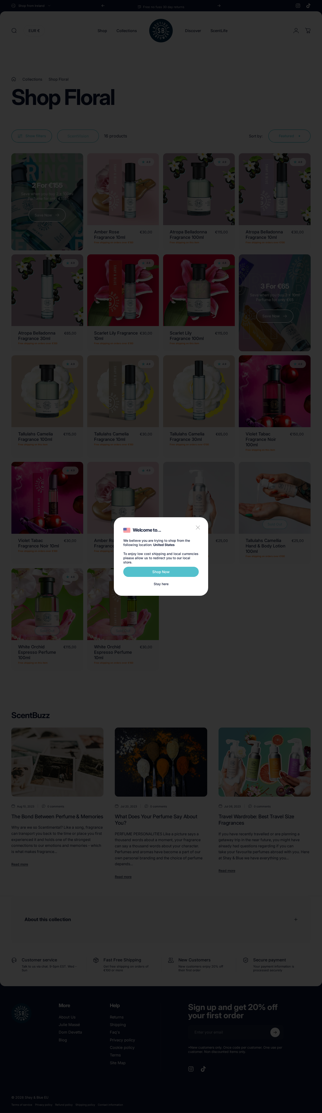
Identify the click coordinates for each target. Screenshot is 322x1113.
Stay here (161, 584)
